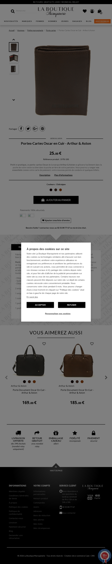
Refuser (71, 305)
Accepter (40, 305)
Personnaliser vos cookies (57, 313)
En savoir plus (32, 297)
